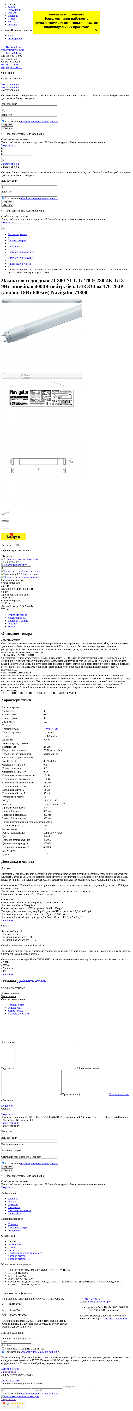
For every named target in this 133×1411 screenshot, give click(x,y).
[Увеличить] (41, 302)
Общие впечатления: (88, 1068)
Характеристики (17, 617)
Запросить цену (30, 1396)
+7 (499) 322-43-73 (11, 52)
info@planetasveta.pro (12, 49)
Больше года (15, 1007)
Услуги (12, 7)
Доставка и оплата (18, 620)
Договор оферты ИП (19, 1258)
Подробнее (7, 1105)
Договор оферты (17, 1255)
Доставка (13, 15)
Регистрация (15, 38)
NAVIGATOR (51, 728)
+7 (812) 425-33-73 (11, 47)
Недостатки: (8, 1068)
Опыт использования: (13, 999)
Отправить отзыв (119, 1094)
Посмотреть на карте (115, 1318)
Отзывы (12, 24)
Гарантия (13, 1204)
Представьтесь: (70, 1094)
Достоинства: (8, 1042)
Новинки (13, 1224)
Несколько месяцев (18, 1013)
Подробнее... (8, 920)
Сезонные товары (17, 1227)
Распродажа (14, 1230)
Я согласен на (32, 121)
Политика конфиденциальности (25, 1253)
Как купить (14, 1207)
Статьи (12, 18)
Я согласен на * (32, 1351)
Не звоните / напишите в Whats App (24, 1348)
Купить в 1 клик (31, 571)
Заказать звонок (10, 84)
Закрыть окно (8, 145)
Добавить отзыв (31, 981)
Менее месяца (15, 1010)
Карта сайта (14, 1213)
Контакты (13, 21)
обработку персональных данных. (39, 121)
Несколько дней (16, 1004)
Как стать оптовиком (19, 1210)
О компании (14, 9)
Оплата (12, 12)
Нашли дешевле (30, 577)
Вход (10, 35)
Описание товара (17, 614)
